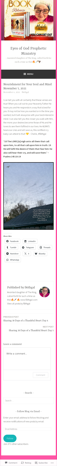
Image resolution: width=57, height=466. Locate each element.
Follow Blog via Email (28, 411)
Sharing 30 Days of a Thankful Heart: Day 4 (25, 318)
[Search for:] (28, 400)
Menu (30, 74)
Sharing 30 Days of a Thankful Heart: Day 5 (31, 328)
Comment (40, 375)
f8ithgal (25, 92)
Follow (10, 438)
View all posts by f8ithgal (18, 303)
